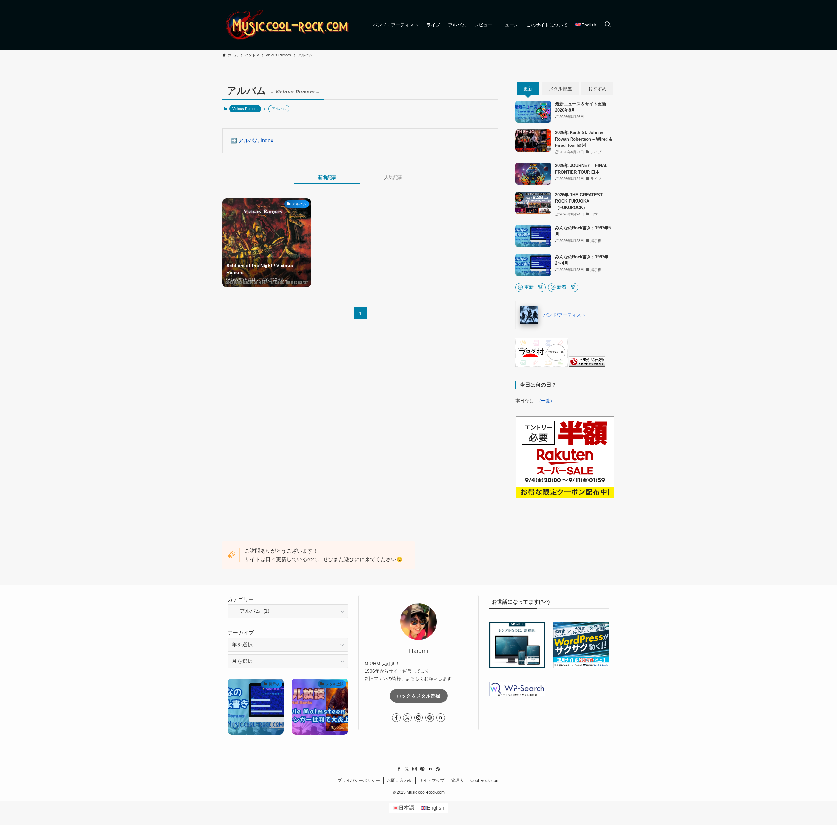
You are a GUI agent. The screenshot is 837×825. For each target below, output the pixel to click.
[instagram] (418, 717)
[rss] (438, 769)
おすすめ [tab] (597, 88)
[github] (440, 717)
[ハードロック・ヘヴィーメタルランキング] (587, 365)
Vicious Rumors (245, 109)
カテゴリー (241, 599)
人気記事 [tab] (393, 177)
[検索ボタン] (607, 25)
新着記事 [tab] (327, 177)
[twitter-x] (407, 717)
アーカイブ (241, 633)
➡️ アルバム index (252, 140)
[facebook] (396, 717)
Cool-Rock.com (485, 780)
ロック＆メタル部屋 (419, 695)
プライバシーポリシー (358, 780)
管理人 (457, 780)
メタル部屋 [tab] (560, 88)
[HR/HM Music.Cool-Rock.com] (287, 24)
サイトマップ (431, 780)
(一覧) (545, 400)
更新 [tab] (528, 88)
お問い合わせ (399, 780)
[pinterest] (429, 717)
